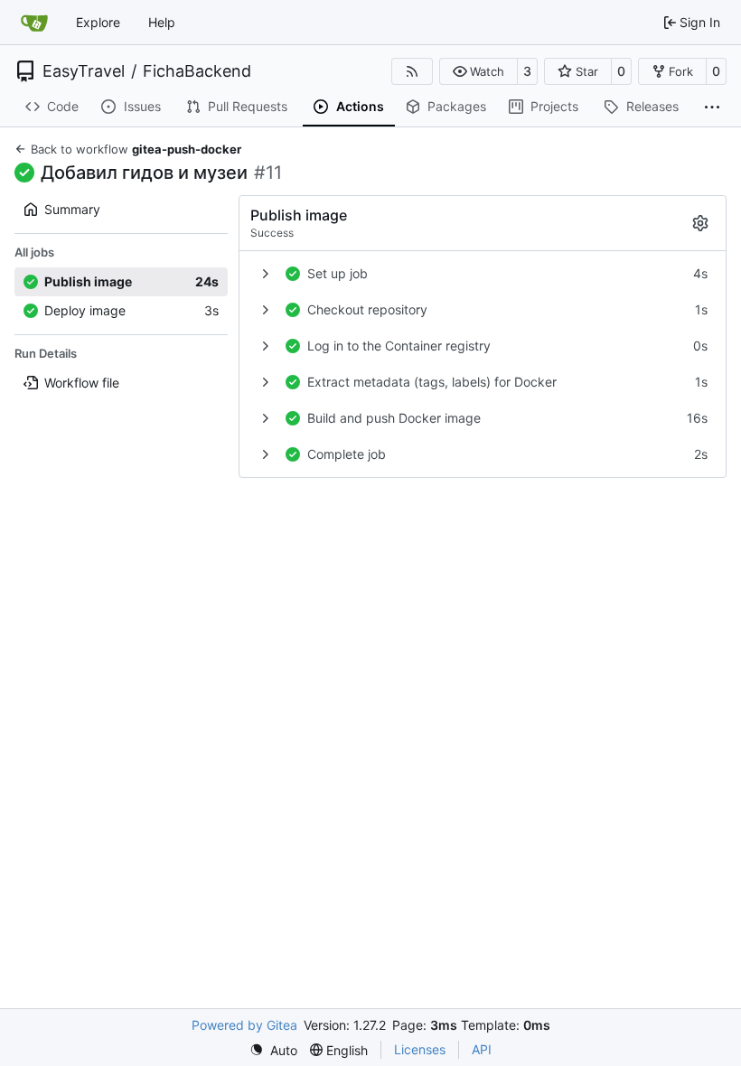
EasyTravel (83, 71)
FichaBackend (197, 71)
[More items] (712, 107)
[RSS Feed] (412, 71)
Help (161, 22)
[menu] (273, 1050)
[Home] (34, 22)
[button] (478, 71)
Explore (98, 22)
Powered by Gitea (244, 1025)
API (482, 1049)
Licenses (420, 1049)
